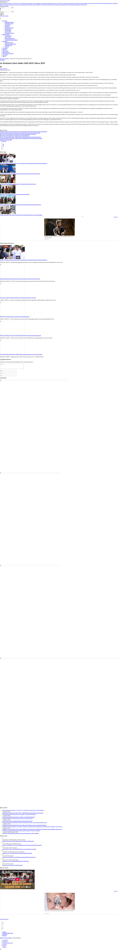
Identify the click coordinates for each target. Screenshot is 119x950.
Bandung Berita (3, 68)
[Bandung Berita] (4, 6)
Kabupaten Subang (9, 22)
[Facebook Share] (2, 143)
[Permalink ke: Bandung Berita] (1, 67)
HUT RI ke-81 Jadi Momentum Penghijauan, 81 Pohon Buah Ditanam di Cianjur (18, 134)
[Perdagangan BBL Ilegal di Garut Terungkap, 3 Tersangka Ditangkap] (19, 814)
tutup (1, 13)
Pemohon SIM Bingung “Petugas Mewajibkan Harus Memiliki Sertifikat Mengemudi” (22, 845)
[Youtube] (2, 927)
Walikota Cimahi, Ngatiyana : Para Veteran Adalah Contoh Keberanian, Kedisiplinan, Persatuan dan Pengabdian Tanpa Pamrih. (57, 4)
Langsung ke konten (5, 0)
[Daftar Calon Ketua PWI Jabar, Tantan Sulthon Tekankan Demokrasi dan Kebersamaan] (7, 203)
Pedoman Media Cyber (7, 933)
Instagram (4, 941)
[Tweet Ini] (3, 145)
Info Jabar (4, 21)
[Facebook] (2, 921)
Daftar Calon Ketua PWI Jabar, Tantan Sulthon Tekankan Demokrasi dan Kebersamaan (20, 137)
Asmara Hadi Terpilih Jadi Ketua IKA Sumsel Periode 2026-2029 (88, 3)
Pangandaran (8, 29)
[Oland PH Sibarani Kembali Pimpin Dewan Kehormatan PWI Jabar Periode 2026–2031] (7, 172)
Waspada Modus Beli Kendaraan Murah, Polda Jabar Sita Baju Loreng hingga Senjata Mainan (24, 825)
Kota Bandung (8, 36)
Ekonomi (4, 49)
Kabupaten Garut (9, 23)
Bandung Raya (5, 34)
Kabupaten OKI (8, 45)
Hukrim (4, 56)
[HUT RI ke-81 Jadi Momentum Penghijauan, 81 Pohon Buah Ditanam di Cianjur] (7, 182)
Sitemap (4, 935)
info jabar (2, 139)
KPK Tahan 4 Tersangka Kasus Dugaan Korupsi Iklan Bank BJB (14, 135)
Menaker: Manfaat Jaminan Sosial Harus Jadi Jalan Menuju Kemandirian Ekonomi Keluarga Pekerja (23, 131)
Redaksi (4, 932)
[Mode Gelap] (0, 9)
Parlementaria (5, 52)
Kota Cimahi (8, 37)
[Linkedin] (2, 925)
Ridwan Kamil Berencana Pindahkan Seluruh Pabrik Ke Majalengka (18, 841)
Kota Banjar (8, 25)
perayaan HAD (8, 139)
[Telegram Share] (2, 148)
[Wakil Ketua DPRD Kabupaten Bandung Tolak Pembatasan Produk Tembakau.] (21, 830)
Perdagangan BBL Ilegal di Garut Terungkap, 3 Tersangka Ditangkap (57, 3)
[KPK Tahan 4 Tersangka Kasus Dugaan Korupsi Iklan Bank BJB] (7, 193)
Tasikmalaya (8, 30)
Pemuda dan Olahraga (7, 53)
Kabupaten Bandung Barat (11, 40)
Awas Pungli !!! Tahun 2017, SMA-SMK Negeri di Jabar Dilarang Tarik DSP (19, 849)
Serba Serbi (5, 50)
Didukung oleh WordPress (6, 938)
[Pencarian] (0, 10)
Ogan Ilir (7, 46)
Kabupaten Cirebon (9, 33)
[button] (13, 7)
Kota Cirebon (8, 31)
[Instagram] (2, 924)
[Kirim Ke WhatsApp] (2, 149)
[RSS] (2, 929)
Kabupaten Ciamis (9, 27)
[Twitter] (2, 923)
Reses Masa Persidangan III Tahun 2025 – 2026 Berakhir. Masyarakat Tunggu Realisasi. (20, 3)
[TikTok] (2, 928)
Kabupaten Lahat (9, 42)
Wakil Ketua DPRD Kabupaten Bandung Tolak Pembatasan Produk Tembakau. (20, 833)
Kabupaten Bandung (10, 38)
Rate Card (4, 934)
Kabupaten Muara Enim (10, 44)
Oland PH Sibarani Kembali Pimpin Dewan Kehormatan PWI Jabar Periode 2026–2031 (20, 133)
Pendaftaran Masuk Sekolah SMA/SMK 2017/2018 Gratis (15, 861)
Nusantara (4, 41)
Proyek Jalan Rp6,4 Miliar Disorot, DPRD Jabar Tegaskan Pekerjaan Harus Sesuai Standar (21, 138)
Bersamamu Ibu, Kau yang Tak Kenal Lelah (12, 865)
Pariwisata (4, 55)
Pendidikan (5, 48)
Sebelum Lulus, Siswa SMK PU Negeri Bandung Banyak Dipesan (17, 853)
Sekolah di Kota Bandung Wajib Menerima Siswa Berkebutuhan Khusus (19, 857)
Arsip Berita (5, 940)
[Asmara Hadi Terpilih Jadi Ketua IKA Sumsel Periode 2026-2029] (17, 818)
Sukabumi (7, 26)
